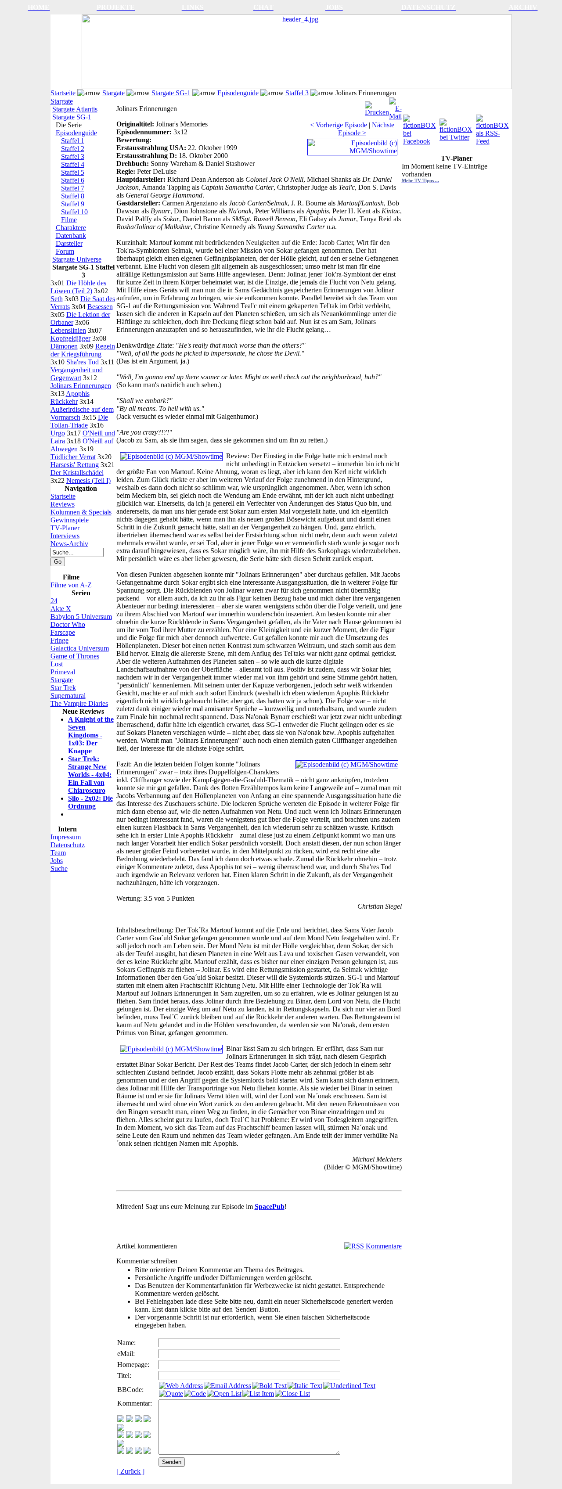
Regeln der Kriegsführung (82, 350)
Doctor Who (67, 624)
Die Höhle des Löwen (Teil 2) (78, 287)
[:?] (120, 1451)
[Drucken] (377, 106)
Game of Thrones (74, 656)
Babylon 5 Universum (81, 616)
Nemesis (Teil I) (88, 480)
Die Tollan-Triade (79, 421)
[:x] (147, 1451)
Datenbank (71, 235)
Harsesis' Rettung (74, 464)
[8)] (147, 1420)
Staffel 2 (72, 148)
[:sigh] (120, 1444)
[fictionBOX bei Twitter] (457, 127)
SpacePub (270, 1206)
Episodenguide (238, 93)
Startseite (63, 93)
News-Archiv (69, 543)
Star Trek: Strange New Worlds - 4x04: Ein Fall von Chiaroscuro (90, 774)
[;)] (138, 1420)
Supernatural (68, 695)
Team (58, 852)
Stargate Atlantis (74, 109)
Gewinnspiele (69, 520)
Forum (65, 251)
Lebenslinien (68, 330)
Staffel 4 (72, 164)
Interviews (64, 535)
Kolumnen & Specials (81, 512)
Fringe (59, 640)
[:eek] (129, 1435)
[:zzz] (147, 1435)
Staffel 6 (72, 180)
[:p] (120, 1428)
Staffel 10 (74, 212)
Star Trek (63, 687)
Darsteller (69, 243)
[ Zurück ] (130, 1471)
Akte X (60, 608)
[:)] (120, 1420)
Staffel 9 (72, 204)
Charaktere (71, 227)
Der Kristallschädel (77, 472)
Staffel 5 (72, 172)
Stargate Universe (76, 259)
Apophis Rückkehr (70, 397)
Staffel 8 (72, 196)
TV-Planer (64, 528)
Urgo (57, 433)
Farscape (62, 632)
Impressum (65, 837)
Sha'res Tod (82, 362)
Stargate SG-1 (171, 93)
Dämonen (64, 346)
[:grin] (129, 1420)
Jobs (56, 860)
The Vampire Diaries (79, 703)
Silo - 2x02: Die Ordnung (90, 802)
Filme (69, 219)
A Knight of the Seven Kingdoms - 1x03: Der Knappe (91, 735)
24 (54, 600)
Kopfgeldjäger (70, 338)
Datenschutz (67, 845)
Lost (56, 664)
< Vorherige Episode (338, 125)
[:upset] (138, 1435)
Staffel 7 (72, 188)
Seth (56, 298)
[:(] (138, 1451)
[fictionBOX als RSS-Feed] (493, 127)
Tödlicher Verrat (73, 456)
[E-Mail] (395, 106)
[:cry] (129, 1451)
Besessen (100, 306)
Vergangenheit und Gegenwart (76, 373)
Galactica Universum (79, 648)
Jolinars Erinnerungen (80, 385)
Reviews (62, 504)
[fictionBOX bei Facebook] (420, 127)
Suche (59, 868)
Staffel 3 (297, 93)
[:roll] (120, 1435)
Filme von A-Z (71, 585)
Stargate (113, 93)
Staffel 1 (72, 140)
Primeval (62, 672)
